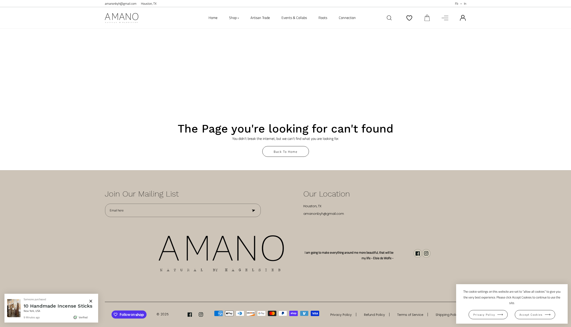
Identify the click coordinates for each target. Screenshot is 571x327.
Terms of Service (410, 315)
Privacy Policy (341, 315)
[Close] (90, 301)
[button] (427, 17)
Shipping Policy (447, 315)
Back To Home (286, 151)
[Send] (253, 210)
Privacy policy (484, 315)
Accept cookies (531, 315)
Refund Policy (374, 315)
